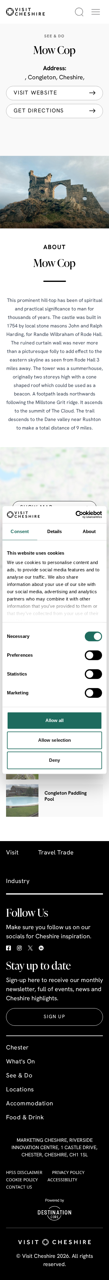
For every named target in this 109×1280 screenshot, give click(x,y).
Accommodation (29, 1104)
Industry (17, 881)
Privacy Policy (68, 1172)
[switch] (93, 655)
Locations (20, 1090)
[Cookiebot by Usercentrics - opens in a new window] (77, 515)
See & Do (19, 1076)
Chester (17, 1048)
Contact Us (19, 1187)
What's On (20, 1062)
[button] (95, 12)
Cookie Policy (22, 1179)
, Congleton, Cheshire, (54, 78)
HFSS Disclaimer (24, 1172)
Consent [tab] (20, 531)
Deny (54, 760)
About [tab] (89, 531)
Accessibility (62, 1179)
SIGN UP (54, 1017)
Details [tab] (54, 531)
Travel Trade (56, 853)
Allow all (54, 720)
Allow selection (54, 740)
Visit (12, 853)
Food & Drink (25, 1118)
